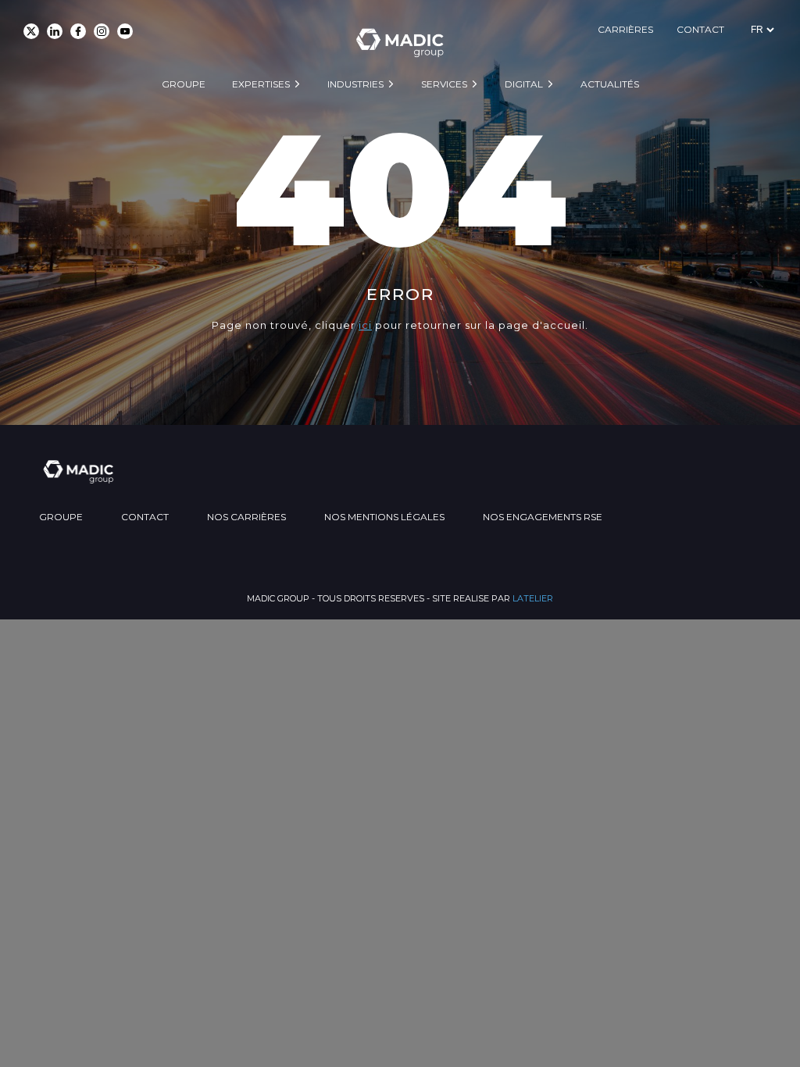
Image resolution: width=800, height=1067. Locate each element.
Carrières (625, 29)
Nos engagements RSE (542, 517)
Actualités (609, 84)
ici (365, 325)
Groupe (183, 84)
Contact (700, 29)
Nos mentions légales (384, 517)
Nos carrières (246, 517)
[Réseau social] (31, 31)
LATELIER (532, 598)
